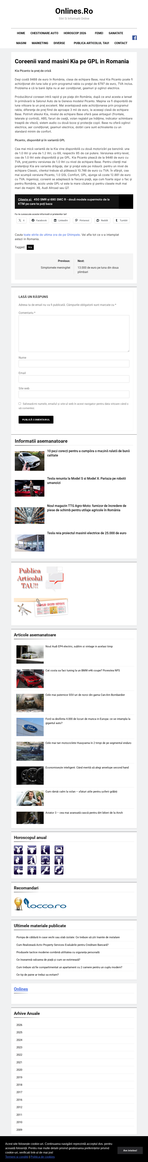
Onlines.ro (74, 11)
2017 (19, 1092)
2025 (19, 1032)
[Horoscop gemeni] (45, 853)
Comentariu (27, 313)
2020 (19, 1069)
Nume (22, 357)
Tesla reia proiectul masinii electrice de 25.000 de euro (86, 533)
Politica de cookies (43, 1156)
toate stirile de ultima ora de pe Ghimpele (52, 234)
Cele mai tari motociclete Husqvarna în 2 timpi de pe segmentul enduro (88, 743)
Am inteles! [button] (130, 1150)
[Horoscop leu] (18, 863)
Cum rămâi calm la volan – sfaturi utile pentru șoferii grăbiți (81, 791)
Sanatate (116, 33)
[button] (55, 1157)
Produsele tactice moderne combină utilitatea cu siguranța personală (57, 952)
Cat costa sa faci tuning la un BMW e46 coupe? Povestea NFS (82, 670)
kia (30, 247)
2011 (19, 1114)
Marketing (40, 43)
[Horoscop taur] (31, 853)
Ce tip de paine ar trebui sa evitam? (37, 974)
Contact (120, 43)
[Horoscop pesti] (59, 873)
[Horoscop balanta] (45, 863)
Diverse (59, 43)
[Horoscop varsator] (45, 873)
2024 (19, 1040)
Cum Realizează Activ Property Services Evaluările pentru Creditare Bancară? (62, 945)
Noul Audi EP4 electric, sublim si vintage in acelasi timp (79, 646)
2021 (19, 1062)
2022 (19, 1054)
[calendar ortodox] (41, 616)
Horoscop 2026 (75, 33)
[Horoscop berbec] (18, 853)
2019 (19, 1077)
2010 (19, 1122)
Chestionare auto (44, 33)
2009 (19, 1129)
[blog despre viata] (41, 911)
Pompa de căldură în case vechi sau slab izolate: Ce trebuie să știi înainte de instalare (68, 937)
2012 (19, 1107)
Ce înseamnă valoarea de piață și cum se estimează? (48, 959)
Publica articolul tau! (91, 43)
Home (21, 33)
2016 (19, 1099)
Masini (21, 43)
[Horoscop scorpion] (59, 863)
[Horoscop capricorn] (31, 873)
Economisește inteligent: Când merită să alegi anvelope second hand (87, 767)
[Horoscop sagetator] (18, 873)
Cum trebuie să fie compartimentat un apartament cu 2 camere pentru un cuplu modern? (69, 967)
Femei (99, 33)
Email (22, 373)
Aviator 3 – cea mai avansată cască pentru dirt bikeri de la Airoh (84, 812)
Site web (24, 388)
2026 (19, 1025)
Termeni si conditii (16, 1156)
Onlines (21, 989)
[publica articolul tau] (41, 591)
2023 (19, 1047)
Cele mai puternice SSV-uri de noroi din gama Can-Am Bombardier (85, 695)
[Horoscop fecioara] (31, 863)
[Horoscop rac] (59, 853)
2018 (19, 1084)
